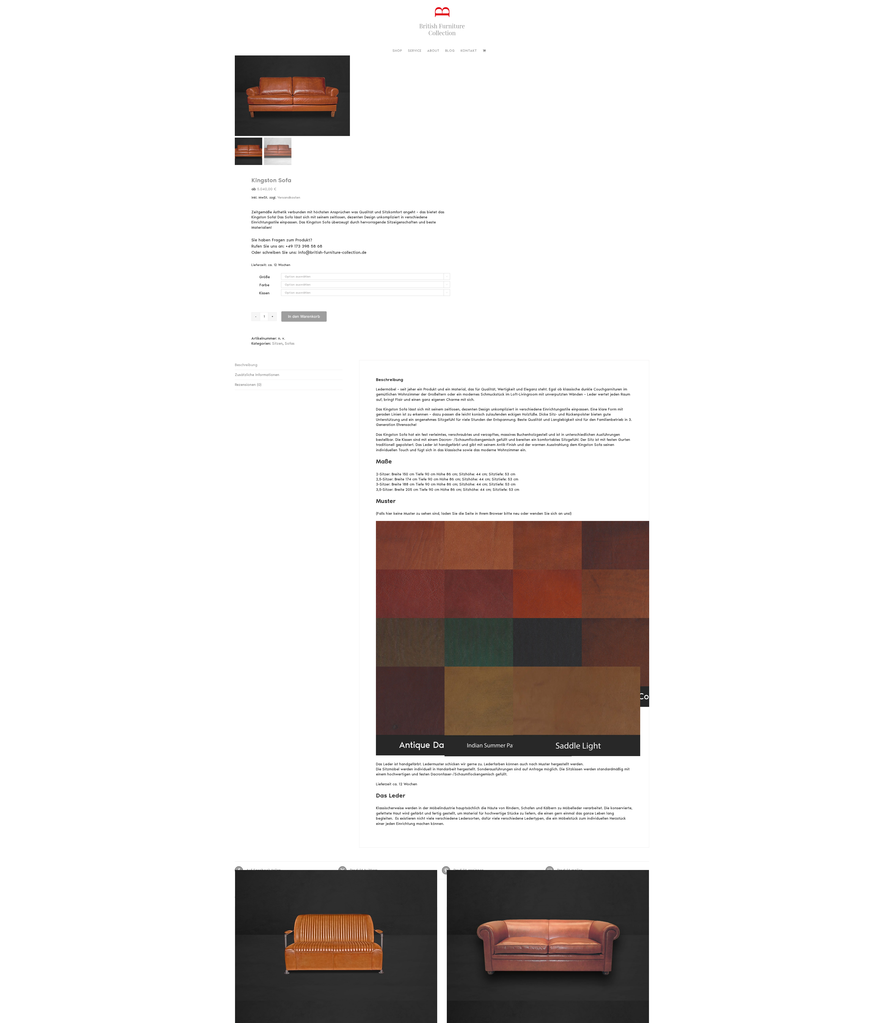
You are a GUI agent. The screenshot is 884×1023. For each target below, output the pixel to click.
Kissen (264, 293)
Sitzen (277, 343)
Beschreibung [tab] (246, 365)
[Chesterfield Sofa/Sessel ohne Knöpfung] (548, 940)
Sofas (289, 343)
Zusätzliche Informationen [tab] (257, 375)
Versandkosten (288, 197)
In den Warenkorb (304, 316)
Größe (264, 277)
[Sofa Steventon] (336, 940)
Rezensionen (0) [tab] (248, 384)
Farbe (264, 285)
